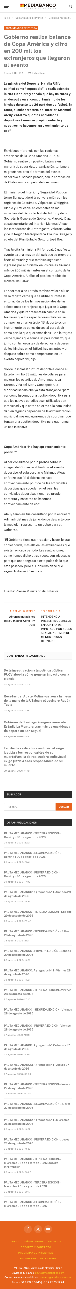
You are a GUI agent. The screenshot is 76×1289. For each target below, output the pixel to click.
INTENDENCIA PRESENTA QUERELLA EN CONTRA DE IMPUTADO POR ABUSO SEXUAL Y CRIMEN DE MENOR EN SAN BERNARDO (56, 629)
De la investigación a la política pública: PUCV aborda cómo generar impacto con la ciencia (36, 675)
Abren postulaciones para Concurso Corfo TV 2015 (19, 620)
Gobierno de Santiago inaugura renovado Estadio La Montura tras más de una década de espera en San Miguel (37, 727)
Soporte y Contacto (36, 1247)
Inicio (15, 1241)
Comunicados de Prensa (21, 28)
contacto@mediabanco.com (55, 1277)
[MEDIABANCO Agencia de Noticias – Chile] (38, 6)
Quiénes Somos (33, 1241)
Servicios (54, 1241)
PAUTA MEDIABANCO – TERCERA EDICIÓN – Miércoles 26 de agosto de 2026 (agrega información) (32, 1163)
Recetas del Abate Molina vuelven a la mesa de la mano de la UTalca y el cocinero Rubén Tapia (37, 701)
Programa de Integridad (36, 1252)
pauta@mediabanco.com (49, 1272)
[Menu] (6, 6)
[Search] (70, 6)
